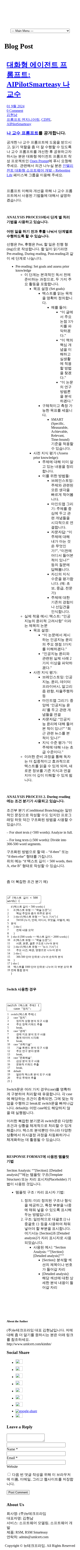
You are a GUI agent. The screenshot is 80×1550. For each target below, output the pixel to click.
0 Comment (15, 111)
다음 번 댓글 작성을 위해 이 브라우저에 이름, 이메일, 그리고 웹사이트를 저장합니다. (40, 1479)
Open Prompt (39, 161)
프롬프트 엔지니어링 (23, 119)
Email (11, 1458)
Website (12, 1466)
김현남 (12, 115)
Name (11, 1449)
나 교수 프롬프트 (22, 133)
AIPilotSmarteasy (19, 124)
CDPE (46, 119)
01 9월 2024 (15, 106)
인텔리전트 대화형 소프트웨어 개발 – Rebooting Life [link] (40, 170)
